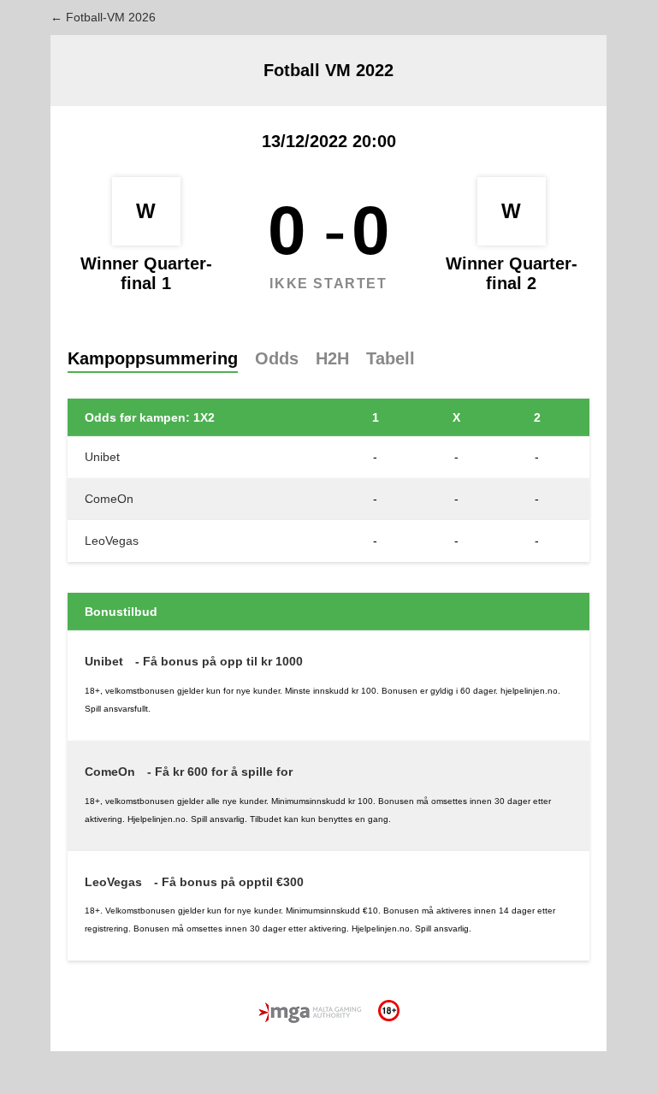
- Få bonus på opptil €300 (229, 882)
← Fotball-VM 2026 (103, 17)
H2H (332, 358)
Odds (277, 358)
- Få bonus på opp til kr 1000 (219, 661)
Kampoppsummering (153, 358)
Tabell (390, 358)
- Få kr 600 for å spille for (220, 771)
